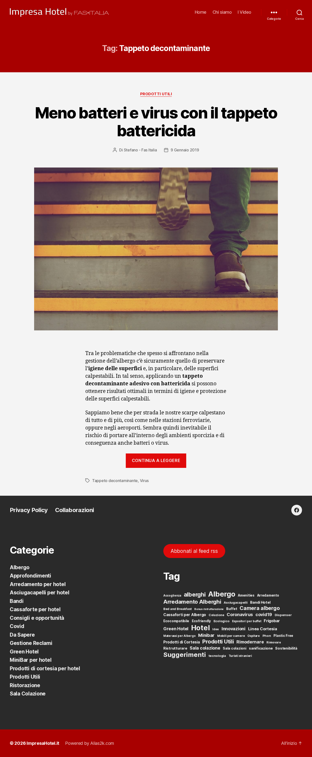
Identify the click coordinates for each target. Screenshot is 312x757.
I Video (244, 12)
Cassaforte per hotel (35, 609)
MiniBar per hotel (30, 660)
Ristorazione (25, 685)
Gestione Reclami (31, 643)
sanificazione (261, 648)
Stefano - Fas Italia (140, 149)
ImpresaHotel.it (43, 743)
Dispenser (283, 615)
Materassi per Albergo (179, 636)
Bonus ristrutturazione (209, 609)
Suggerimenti (184, 654)
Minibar (206, 635)
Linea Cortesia (262, 628)
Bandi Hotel (260, 602)
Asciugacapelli (235, 602)
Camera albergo (260, 608)
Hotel (200, 627)
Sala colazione (205, 648)
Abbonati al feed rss (194, 551)
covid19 (263, 614)
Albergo (19, 567)
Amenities (246, 595)
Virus (144, 480)
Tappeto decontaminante (115, 480)
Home (200, 12)
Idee (215, 629)
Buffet (231, 609)
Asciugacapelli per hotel (39, 592)
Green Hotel (24, 652)
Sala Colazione (28, 694)
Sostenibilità (286, 648)
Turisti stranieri (240, 656)
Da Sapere (22, 635)
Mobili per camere (231, 636)
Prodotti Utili (156, 94)
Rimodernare (250, 641)
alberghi (195, 594)
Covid (17, 626)
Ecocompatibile (176, 621)
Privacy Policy (29, 510)
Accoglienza (172, 595)
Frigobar (272, 620)
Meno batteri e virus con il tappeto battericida (156, 121)
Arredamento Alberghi (192, 601)
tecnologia (217, 656)
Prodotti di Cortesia (181, 642)
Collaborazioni (74, 510)
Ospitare (253, 636)
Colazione (216, 615)
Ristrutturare (175, 648)
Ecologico (222, 621)
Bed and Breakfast (177, 609)
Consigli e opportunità (37, 618)
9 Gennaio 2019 (185, 149)
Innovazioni (233, 628)
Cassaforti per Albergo (184, 614)
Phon (267, 636)
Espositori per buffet (246, 621)
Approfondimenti (30, 576)
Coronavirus (240, 614)
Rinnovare (273, 642)
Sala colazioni (234, 648)
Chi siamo (222, 12)
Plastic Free (283, 636)
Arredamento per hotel (38, 584)
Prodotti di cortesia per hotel (45, 668)
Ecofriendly (201, 621)
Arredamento (268, 595)
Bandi (17, 601)
